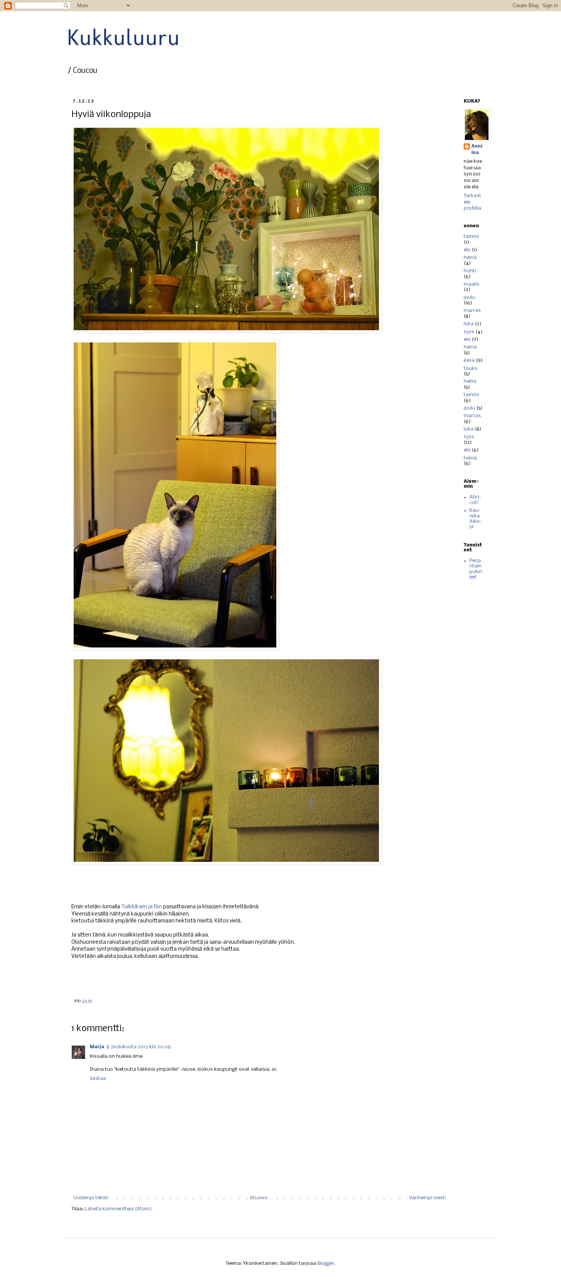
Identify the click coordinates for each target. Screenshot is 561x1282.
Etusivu (259, 1197)
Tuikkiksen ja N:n (141, 907)
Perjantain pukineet (475, 569)
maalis (471, 284)
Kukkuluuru (123, 37)
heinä (470, 257)
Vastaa (98, 1078)
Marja (97, 1046)
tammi (471, 236)
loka (469, 323)
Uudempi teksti (90, 1197)
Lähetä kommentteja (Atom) (118, 1208)
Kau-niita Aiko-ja (475, 518)
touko (470, 368)
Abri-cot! (475, 500)
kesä (469, 360)
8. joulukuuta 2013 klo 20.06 (138, 1046)
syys (469, 331)
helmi (470, 381)
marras (472, 310)
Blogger (325, 1263)
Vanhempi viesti (427, 1197)
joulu (469, 297)
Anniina (476, 149)
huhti (470, 270)
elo (467, 249)
